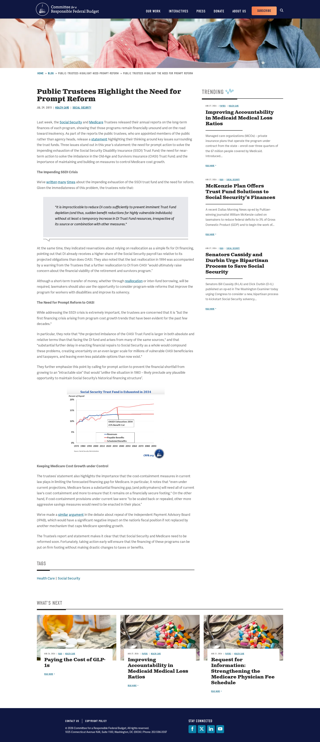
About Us (239, 11)
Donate (219, 11)
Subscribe (264, 11)
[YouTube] (220, 729)
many (62, 182)
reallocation (134, 281)
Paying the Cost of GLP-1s (74, 663)
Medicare (96, 122)
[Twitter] (202, 729)
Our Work (153, 11)
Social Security (82, 107)
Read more (210, 166)
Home (40, 73)
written (51, 182)
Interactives (178, 11)
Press (201, 11)
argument (76, 515)
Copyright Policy (96, 721)
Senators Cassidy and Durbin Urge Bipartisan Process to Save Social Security (237, 263)
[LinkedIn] (211, 729)
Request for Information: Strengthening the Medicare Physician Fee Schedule (243, 671)
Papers (223, 106)
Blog (51, 73)
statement (99, 139)
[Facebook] (192, 729)
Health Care (62, 107)
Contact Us (72, 721)
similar (63, 515)
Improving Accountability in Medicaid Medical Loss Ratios (240, 118)
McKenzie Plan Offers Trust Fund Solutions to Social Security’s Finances (240, 192)
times (71, 182)
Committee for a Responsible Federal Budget (67, 9)
